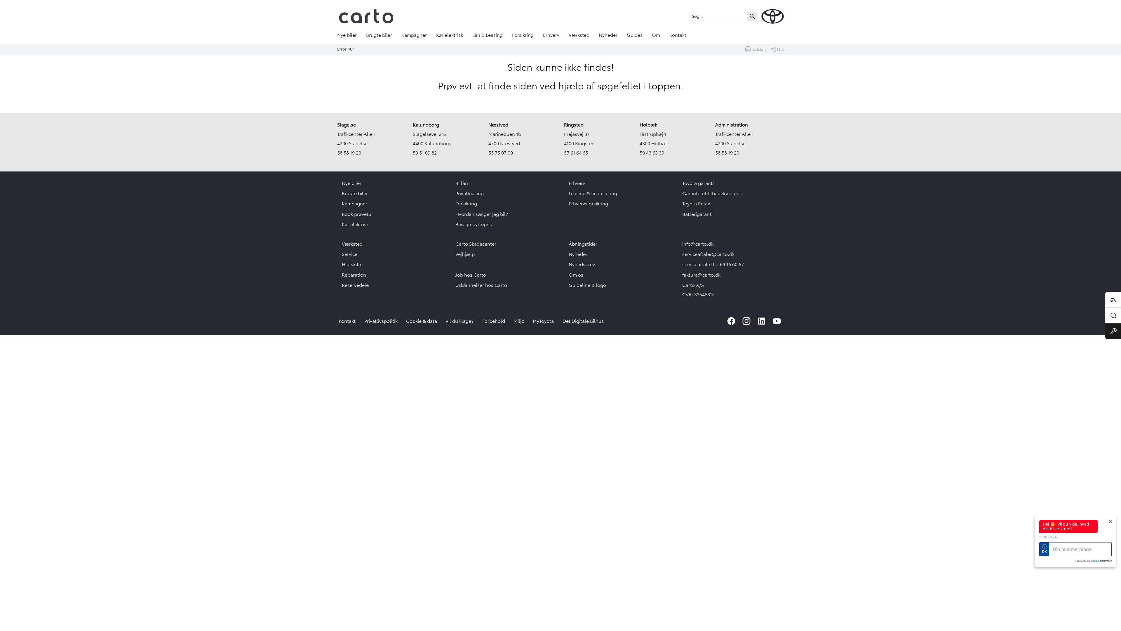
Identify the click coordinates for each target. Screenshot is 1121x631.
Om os (576, 275)
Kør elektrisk (449, 35)
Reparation (354, 275)
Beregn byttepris (473, 224)
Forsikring (523, 35)
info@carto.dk (697, 244)
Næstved (498, 125)
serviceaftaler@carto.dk (708, 254)
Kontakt (677, 35)
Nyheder (608, 35)
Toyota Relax (696, 204)
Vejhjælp (465, 254)
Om (656, 35)
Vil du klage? (459, 321)
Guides (635, 35)
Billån (461, 183)
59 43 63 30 (652, 153)
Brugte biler (379, 35)
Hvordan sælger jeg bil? (481, 214)
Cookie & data (421, 321)
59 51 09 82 (425, 153)
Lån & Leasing (487, 35)
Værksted (579, 35)
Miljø (518, 321)
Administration (731, 125)
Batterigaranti (697, 214)
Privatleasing (469, 193)
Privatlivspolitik (381, 321)
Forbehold (493, 321)
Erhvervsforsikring (588, 204)
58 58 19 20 (349, 153)
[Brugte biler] (1113, 315)
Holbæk (648, 125)
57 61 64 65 (576, 153)
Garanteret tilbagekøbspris (712, 193)
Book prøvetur (357, 214)
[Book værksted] (1113, 331)
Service (349, 254)
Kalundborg (426, 125)
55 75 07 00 (500, 153)
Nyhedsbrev (582, 264)
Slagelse (346, 125)
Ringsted (574, 125)
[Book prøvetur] (1113, 300)
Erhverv (551, 35)
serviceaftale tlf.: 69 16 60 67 (713, 264)
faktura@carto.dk (701, 275)
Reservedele (355, 285)
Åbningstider (583, 244)
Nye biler (347, 35)
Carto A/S (693, 285)
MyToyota (543, 321)
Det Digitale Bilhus (583, 321)
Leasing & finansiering (593, 193)
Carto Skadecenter (475, 244)
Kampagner (414, 35)
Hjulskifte (352, 264)
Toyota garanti (698, 183)
